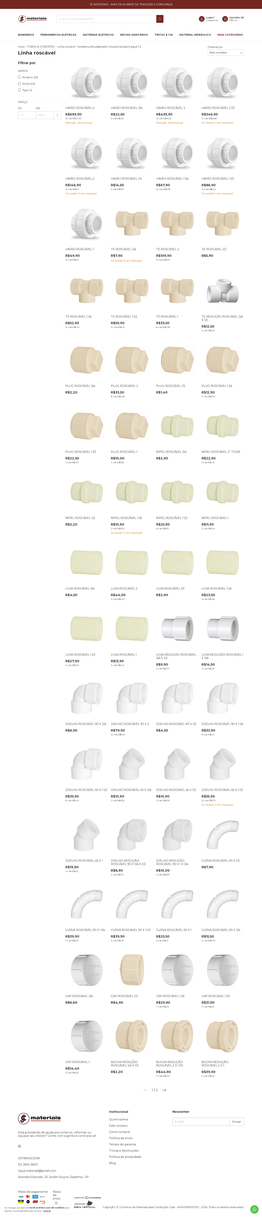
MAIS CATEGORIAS (230, 34)
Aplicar (57, 115)
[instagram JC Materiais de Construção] (19, 1146)
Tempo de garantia (122, 1144)
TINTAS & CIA (164, 34)
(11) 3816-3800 (28, 1164)
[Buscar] (159, 19)
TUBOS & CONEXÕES (41, 46)
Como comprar (119, 1132)
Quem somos (118, 1119)
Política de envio (121, 1138)
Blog (112, 1163)
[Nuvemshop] (87, 1198)
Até (38, 108)
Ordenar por (215, 47)
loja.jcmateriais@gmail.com (37, 1170)
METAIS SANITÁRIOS (134, 34)
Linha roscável (66, 46)
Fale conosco (118, 1125)
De (20, 108)
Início (21, 46)
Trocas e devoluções (123, 1150)
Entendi (47, 1211)
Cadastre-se (212, 20)
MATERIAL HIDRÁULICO (195, 34)
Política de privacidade (125, 1157)
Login (209, 17)
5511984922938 (29, 1158)
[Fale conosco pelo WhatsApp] (254, 1209)
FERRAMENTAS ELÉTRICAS (58, 34)
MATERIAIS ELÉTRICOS (98, 34)
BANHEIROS (26, 34)
